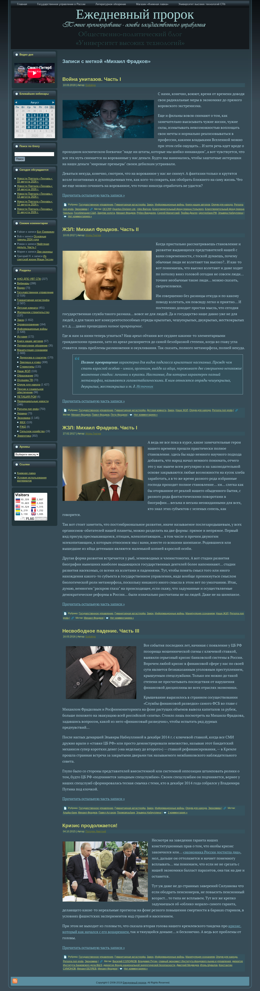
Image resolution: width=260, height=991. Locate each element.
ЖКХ (23, 422)
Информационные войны (32, 328)
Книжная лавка (26, 473)
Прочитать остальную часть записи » (93, 195)
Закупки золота (106, 213)
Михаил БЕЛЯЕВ (86, 968)
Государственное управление (35, 292)
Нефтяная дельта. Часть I (33, 245)
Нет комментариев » (80, 216)
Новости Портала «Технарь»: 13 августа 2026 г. (35, 195)
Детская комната (27, 307)
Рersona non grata (28, 408)
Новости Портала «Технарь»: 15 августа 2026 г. (35, 180)
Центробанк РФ (208, 213)
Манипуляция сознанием (32, 350)
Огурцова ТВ (25, 380)
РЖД (23, 426)
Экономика (23, 417)
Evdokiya (91, 85)
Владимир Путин (147, 961)
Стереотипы (27, 366)
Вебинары (23, 283)
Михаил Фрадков (125, 213)
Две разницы (45, 251)
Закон (20, 319)
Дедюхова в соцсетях (33, 357)
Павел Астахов (107, 812)
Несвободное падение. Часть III (100, 631)
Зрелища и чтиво (30, 362)
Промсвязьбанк (126, 812)
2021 (49, 135)
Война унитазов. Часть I (91, 79)
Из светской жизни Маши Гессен (35, 258)
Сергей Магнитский (168, 213)
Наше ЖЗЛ (23, 371)
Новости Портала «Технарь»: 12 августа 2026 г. (35, 203)
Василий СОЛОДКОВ (125, 961)
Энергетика (24, 435)
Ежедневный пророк (134, 982)
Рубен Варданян (146, 213)
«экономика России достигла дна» (211, 852)
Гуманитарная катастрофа (33, 300)
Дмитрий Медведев (188, 965)
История (22, 336)
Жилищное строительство (33, 312)
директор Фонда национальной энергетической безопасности (139, 965)
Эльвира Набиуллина (230, 213)
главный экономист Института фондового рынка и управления (195, 961)
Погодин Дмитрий (96, 831)
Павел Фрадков (100, 415)
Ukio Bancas (144, 209)
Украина (22, 413)
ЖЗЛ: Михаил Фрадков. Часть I (99, 427)
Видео (21, 287)
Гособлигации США (85, 213)
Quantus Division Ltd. (124, 209)
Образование (25, 375)
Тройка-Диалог (189, 213)
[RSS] (14, 980)
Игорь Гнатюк (93, 235)
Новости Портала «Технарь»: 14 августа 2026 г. (35, 188)
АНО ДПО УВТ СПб (29, 278)
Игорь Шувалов (209, 965)
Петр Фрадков (119, 415)
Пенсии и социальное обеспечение (30, 390)
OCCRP (107, 209)
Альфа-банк (70, 812)
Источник (144, 386)
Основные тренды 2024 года (31, 238)
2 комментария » (177, 812)
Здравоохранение (28, 324)
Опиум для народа (28, 384)
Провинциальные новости (33, 401)
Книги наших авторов (30, 341)
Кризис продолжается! (89, 825)
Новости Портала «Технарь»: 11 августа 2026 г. (35, 210)
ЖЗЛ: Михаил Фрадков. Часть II (100, 229)
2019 (20, 135)
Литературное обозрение (32, 345)
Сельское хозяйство (32, 431)
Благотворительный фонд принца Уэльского (178, 209)
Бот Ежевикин (45, 231)
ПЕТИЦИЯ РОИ (26, 396)
